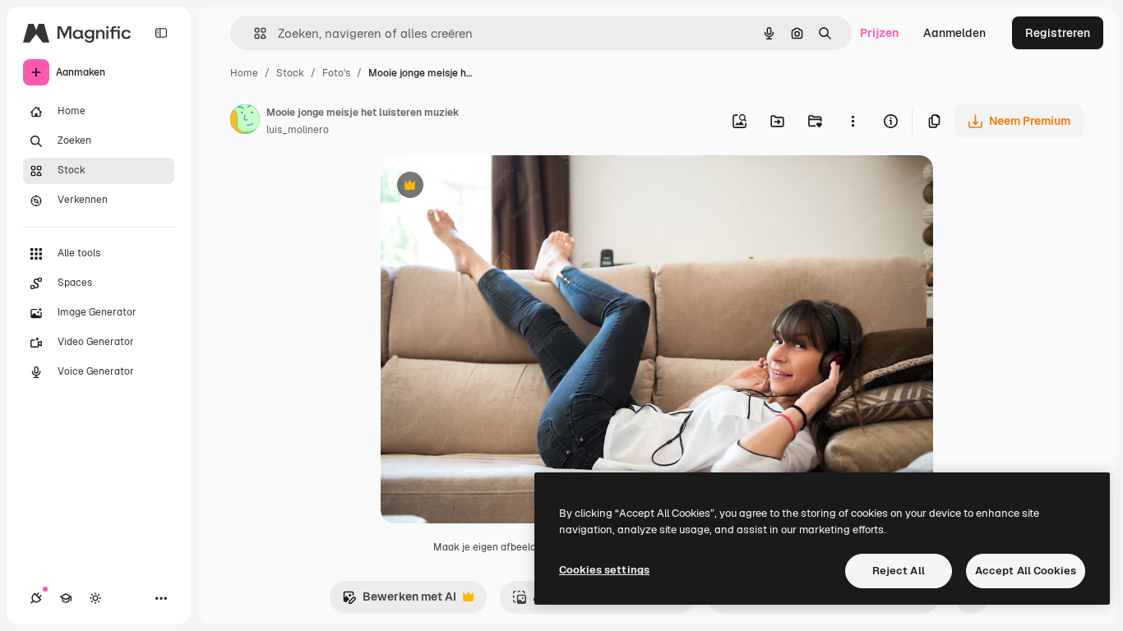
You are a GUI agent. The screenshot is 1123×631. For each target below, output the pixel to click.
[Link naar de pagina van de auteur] (245, 121)
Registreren (1057, 32)
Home (244, 73)
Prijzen (879, 32)
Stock (290, 73)
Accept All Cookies (1025, 571)
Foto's (336, 73)
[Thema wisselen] (95, 598)
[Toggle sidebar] (161, 33)
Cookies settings (604, 570)
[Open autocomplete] (253, 33)
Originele (489, 187)
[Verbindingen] (36, 598)
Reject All (898, 571)
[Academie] (66, 598)
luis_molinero (297, 129)
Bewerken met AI (399, 601)
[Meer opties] (852, 120)
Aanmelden (954, 32)
